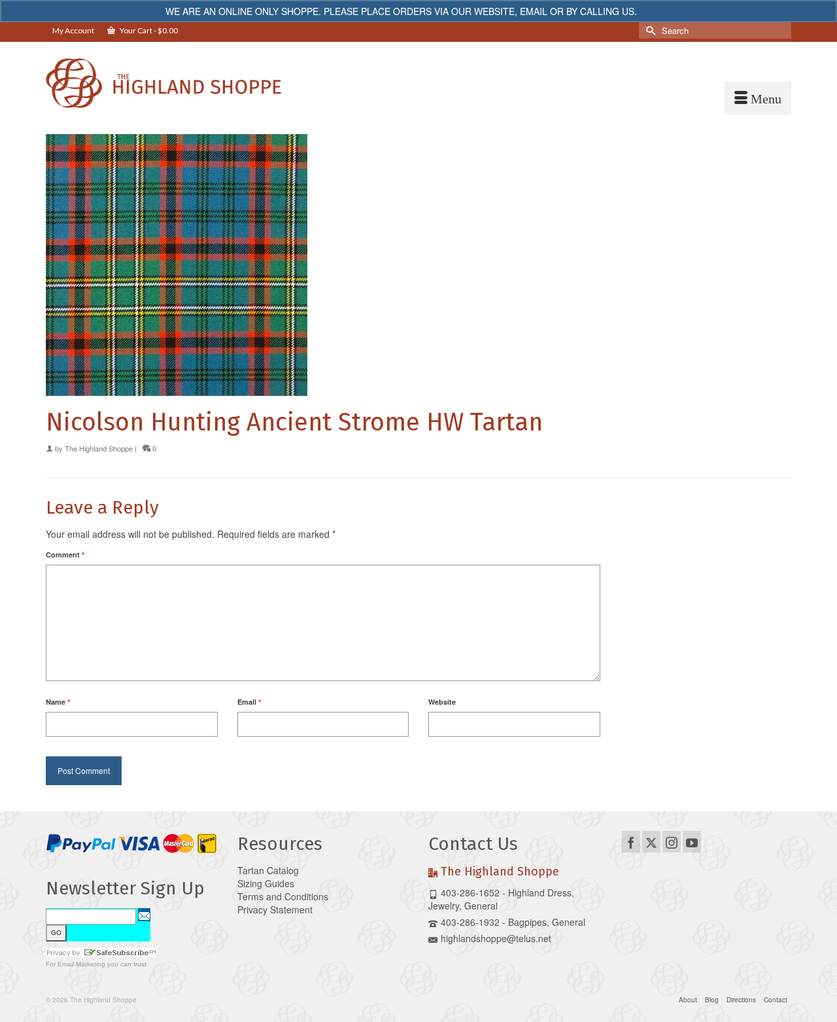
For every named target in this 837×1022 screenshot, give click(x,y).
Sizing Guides (265, 883)
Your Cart (148, 30)
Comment (65, 554)
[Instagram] (671, 841)
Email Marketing (81, 964)
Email (249, 702)
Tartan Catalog (268, 870)
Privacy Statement (275, 909)
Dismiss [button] (656, 11)
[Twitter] (651, 841)
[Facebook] (631, 841)
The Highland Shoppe (99, 448)
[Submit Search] (648, 30)
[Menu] (758, 98)
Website (442, 702)
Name (58, 702)
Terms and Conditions (282, 896)
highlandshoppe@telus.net (496, 938)
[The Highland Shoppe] (163, 83)
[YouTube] (692, 841)
